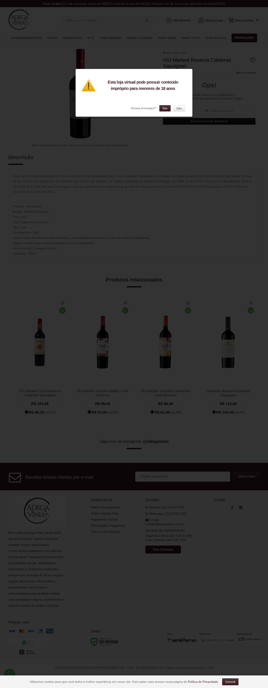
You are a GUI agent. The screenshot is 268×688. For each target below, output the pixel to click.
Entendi (230, 682)
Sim (165, 108)
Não (179, 108)
